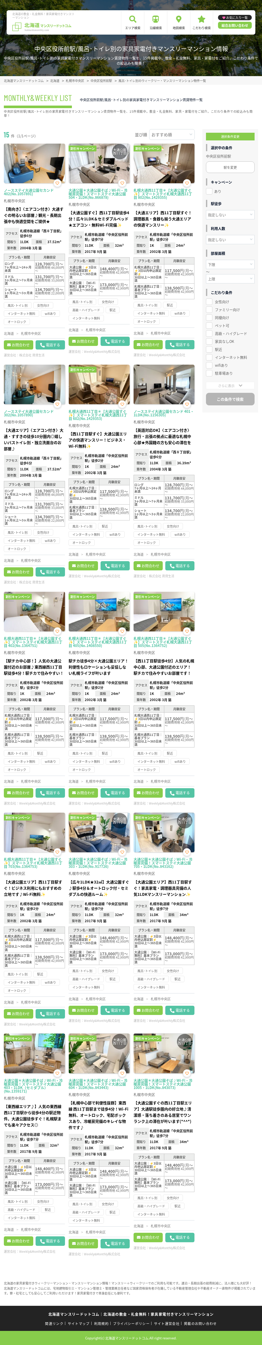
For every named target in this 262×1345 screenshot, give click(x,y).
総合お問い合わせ (235, 25)
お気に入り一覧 (237, 17)
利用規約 (101, 1323)
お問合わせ (21, 344)
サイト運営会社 (167, 1323)
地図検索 (179, 28)
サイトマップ (79, 1323)
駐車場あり (224, 373)
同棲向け (222, 317)
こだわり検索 (201, 28)
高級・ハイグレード (231, 333)
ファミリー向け (227, 309)
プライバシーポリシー (131, 1323)
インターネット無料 (231, 357)
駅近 (218, 349)
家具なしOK (224, 341)
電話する (53, 344)
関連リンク (54, 1323)
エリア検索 (132, 28)
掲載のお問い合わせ (200, 1323)
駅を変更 (230, 167)
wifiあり (221, 365)
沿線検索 (156, 28)
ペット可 (222, 325)
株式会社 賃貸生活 (32, 355)
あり (217, 191)
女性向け (222, 301)
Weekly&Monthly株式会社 (102, 351)
